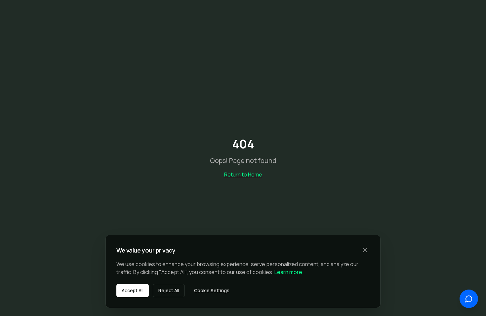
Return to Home (243, 174)
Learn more (288, 272)
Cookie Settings (211, 290)
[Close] (365, 250)
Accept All (132, 290)
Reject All (168, 290)
